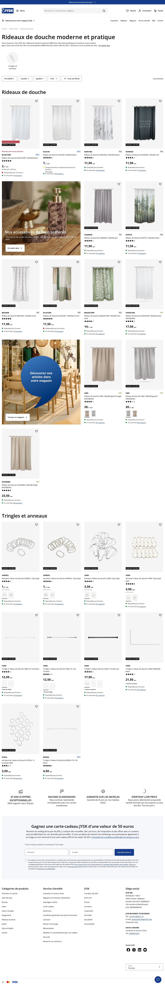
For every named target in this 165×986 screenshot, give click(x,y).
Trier (52, 78)
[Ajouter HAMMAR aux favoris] (119, 184)
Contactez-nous (132, 922)
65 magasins (59, 778)
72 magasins (141, 253)
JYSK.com (88, 898)
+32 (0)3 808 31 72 (136, 916)
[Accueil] (8, 10)
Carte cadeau (48, 906)
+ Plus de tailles (6, 689)
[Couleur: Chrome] (11, 683)
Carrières (88, 906)
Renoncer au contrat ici (52, 941)
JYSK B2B (87, 915)
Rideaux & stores (8, 919)
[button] (158, 979)
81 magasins (100, 334)
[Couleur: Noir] (87, 683)
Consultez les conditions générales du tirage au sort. (115, 837)
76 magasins (18, 695)
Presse (87, 902)
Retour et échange (50, 924)
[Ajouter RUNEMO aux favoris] (160, 101)
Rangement (6, 915)
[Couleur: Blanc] (11, 595)
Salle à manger (8, 911)
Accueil (4, 29)
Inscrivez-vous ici (124, 852)
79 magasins (100, 253)
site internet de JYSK (74, 867)
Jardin (4, 924)
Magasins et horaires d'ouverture (56, 898)
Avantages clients (50, 902)
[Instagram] (134, 950)
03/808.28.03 (134, 933)
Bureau (5, 902)
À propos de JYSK (91, 893)
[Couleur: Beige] (87, 413)
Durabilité (88, 919)
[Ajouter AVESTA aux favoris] (160, 184)
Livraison (46, 919)
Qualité (39, 78)
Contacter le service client (53, 893)
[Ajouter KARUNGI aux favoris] (119, 101)
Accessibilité (89, 924)
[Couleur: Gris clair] (93, 413)
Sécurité (46, 937)
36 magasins (18, 175)
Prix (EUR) (8, 78)
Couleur (24, 78)
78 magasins (59, 174)
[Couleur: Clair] (4, 595)
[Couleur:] (93, 683)
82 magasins (141, 690)
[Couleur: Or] (93, 595)
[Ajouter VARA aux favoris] (119, 524)
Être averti (48, 171)
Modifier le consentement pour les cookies (60, 933)
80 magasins (141, 423)
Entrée (4, 933)
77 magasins (141, 170)
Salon (4, 906)
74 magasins (18, 331)
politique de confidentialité (46, 869)
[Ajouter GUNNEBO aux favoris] (36, 431)
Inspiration (88, 911)
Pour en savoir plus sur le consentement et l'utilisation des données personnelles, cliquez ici (105, 864)
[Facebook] (128, 950)
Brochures (47, 911)
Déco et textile (7, 928)
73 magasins (59, 604)
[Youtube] (145, 950)
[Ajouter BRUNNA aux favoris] (36, 262)
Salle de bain (13, 29)
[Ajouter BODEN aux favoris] (77, 706)
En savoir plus (104, 45)
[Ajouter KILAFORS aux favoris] (77, 262)
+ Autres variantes (90, 689)
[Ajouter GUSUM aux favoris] (77, 101)
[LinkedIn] (139, 950)
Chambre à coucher (10, 893)
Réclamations (48, 928)
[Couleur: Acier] (87, 595)
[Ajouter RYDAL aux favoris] (36, 706)
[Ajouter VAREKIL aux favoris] (36, 524)
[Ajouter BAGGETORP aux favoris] (119, 262)
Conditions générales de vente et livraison (60, 915)
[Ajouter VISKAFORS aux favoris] (160, 262)
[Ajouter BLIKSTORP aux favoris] (36, 101)
